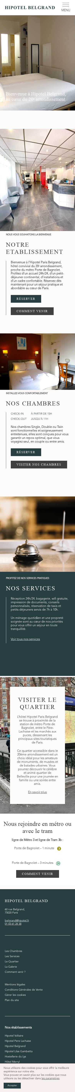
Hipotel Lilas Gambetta (18, 1051)
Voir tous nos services (25, 639)
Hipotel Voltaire (14, 1035)
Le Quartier (12, 961)
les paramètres (50, 1078)
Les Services (12, 956)
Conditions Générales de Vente (24, 989)
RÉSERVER (26, 299)
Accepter (12, 1085)
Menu (65, 10)
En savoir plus (37, 792)
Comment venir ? (15, 972)
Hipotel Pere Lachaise (18, 1041)
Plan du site (12, 1000)
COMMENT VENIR (32, 311)
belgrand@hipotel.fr (17, 920)
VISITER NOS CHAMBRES (39, 464)
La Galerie (11, 966)
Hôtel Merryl (12, 1062)
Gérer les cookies (15, 995)
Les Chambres (13, 951)
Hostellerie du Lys (15, 1056)
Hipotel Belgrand (15, 1046)
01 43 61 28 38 (13, 924)
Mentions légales (15, 984)
